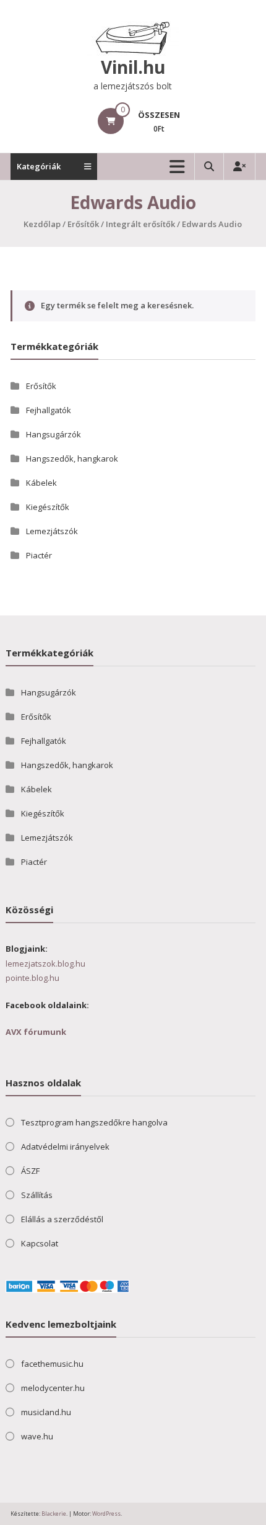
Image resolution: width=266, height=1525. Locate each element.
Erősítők (83, 224)
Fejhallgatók (48, 410)
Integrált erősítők (140, 224)
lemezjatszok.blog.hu (45, 963)
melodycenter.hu (53, 1387)
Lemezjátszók (52, 531)
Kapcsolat (39, 1243)
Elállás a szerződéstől (62, 1219)
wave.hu (37, 1436)
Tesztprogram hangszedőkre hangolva (94, 1122)
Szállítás (37, 1195)
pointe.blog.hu (32, 977)
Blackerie (53, 1513)
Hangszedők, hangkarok (72, 458)
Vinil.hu (133, 67)
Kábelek (41, 482)
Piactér (39, 555)
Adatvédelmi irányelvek (65, 1146)
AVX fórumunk (36, 1031)
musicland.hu (46, 1412)
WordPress (106, 1513)
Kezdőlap (42, 224)
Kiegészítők (47, 506)
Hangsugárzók (53, 434)
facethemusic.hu (52, 1363)
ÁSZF (30, 1170)
